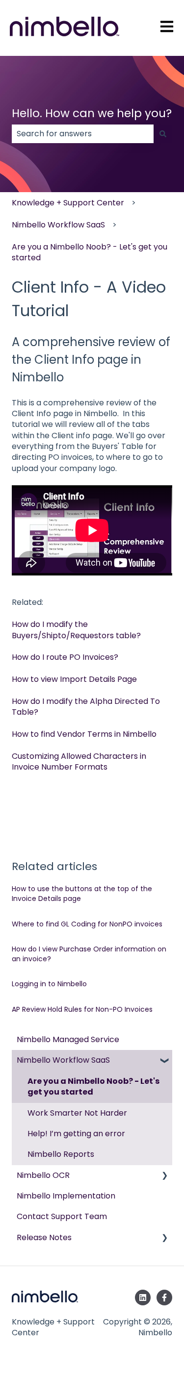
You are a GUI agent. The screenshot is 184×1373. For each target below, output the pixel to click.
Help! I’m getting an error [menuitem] (76, 1133)
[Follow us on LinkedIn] (143, 1297)
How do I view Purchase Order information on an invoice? (89, 954)
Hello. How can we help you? (92, 113)
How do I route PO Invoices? (65, 657)
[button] (164, 1061)
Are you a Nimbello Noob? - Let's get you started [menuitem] (93, 1086)
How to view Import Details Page (74, 679)
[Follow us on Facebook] (164, 1297)
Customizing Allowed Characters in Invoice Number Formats (79, 761)
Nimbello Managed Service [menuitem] (68, 1039)
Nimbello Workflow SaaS (58, 224)
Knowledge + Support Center (68, 202)
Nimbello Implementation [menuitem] (66, 1195)
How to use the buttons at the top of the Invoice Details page (82, 893)
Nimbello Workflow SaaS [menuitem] (63, 1060)
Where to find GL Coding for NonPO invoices (87, 924)
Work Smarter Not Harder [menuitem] (77, 1113)
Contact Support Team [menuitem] (62, 1216)
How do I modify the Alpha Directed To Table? (86, 707)
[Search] (163, 134)
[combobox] (83, 134)
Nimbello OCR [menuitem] (43, 1175)
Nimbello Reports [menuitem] (60, 1154)
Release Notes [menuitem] (44, 1237)
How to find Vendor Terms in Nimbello (84, 734)
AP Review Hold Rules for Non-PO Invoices (82, 1009)
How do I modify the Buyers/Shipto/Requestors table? (76, 630)
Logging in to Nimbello (49, 984)
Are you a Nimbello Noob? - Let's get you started (89, 252)
